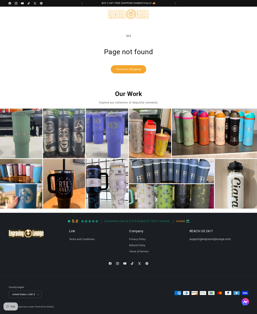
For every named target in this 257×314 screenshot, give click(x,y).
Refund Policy (137, 245)
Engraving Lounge (25, 307)
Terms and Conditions (82, 239)
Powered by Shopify (44, 307)
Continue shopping (128, 69)
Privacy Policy (137, 239)
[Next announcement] (175, 3)
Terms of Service (139, 251)
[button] (24, 13)
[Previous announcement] (82, 3)
